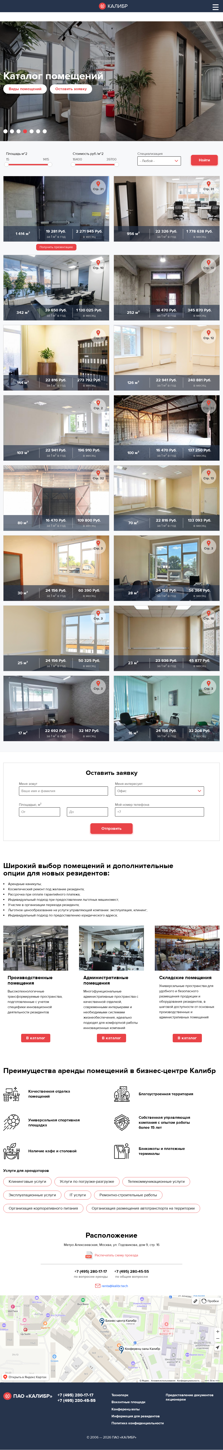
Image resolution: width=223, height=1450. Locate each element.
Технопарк (120, 1395)
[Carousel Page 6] (38, 131)
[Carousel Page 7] (44, 131)
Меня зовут (28, 784)
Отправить (111, 828)
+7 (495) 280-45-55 (131, 1271)
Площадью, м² (39, 805)
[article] (56, 209)
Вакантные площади (128, 1402)
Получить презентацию (56, 247)
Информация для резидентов (136, 1416)
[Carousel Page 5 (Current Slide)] (31, 131)
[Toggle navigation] (216, 7)
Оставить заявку (71, 88)
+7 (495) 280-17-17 (90, 1271)
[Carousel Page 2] (12, 131)
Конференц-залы (126, 1409)
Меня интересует (128, 784)
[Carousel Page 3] (18, 131)
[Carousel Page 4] (25, 131)
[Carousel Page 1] (5, 131)
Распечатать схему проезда (116, 1255)
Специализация (150, 154)
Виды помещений (25, 88)
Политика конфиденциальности (138, 1423)
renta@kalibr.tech (115, 1286)
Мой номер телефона (132, 805)
